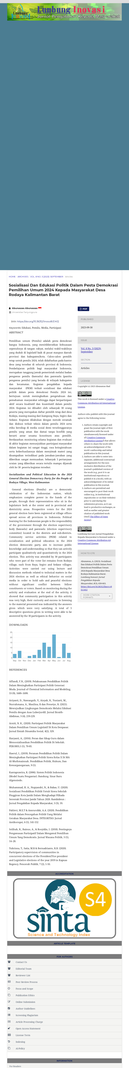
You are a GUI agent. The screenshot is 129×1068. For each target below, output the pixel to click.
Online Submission (25, 1001)
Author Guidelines (25, 1008)
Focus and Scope (24, 988)
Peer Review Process (26, 982)
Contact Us (21, 962)
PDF (84, 309)
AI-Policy (20, 1048)
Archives (23, 276)
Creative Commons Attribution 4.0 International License (96, 403)
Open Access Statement (28, 1028)
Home (12, 276)
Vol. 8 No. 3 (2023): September (46, 276)
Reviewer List (23, 975)
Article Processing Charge (29, 1021)
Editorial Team (23, 968)
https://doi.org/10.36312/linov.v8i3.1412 (38, 321)
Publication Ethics (25, 995)
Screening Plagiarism (27, 1015)
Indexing (20, 1041)
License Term (23, 1035)
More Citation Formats (91, 596)
